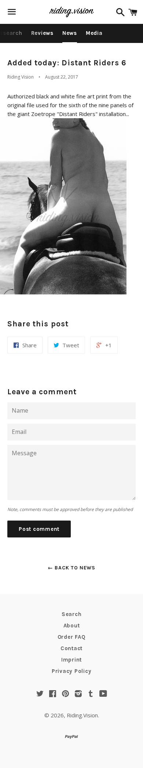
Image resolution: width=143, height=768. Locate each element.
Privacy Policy (72, 671)
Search (72, 614)
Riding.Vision (82, 715)
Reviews (42, 33)
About (71, 625)
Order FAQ (72, 637)
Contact (71, 648)
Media (94, 33)
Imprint (71, 659)
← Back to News (71, 568)
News (69, 33)
